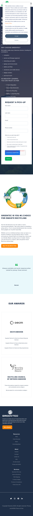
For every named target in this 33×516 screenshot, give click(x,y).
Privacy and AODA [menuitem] (16, 464)
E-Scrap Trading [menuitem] (16, 479)
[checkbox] (16, 142)
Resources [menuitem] (16, 434)
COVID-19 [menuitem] (16, 456)
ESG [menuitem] (16, 459)
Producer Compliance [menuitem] (16, 482)
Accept (16, 36)
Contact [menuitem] (16, 454)
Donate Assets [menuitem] (16, 462)
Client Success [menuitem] (16, 439)
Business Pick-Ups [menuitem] (16, 472)
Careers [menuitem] (16, 451)
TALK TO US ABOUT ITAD (9, 246)
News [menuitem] (16, 441)
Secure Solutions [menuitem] (16, 474)
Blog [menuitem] (16, 436)
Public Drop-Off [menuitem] (16, 484)
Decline (16, 40)
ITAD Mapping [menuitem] (16, 477)
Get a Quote (7, 427)
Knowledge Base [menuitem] (17, 444)
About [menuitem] (16, 449)
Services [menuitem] (16, 469)
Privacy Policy (8, 23)
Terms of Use (19, 508)
